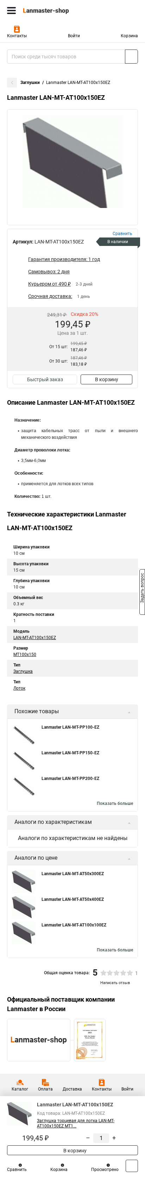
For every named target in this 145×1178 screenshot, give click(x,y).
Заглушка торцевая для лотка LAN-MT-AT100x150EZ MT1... (75, 1123)
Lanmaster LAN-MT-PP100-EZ (70, 727)
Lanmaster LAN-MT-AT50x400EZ (73, 899)
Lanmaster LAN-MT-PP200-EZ (70, 778)
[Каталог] (11, 10)
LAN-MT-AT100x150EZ (34, 637)
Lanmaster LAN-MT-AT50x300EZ (73, 873)
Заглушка (23, 671)
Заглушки (30, 82)
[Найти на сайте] (131, 57)
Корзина (129, 35)
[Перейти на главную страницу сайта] (53, 10)
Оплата (45, 1089)
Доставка (72, 1089)
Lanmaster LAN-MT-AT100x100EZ (74, 925)
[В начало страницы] (132, 1166)
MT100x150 (24, 654)
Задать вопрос (142, 588)
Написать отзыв (115, 983)
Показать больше (115, 803)
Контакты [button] (17, 35)
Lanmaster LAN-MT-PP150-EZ (70, 752)
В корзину (106, 379)
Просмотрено (105, 1169)
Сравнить (17, 1169)
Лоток (19, 688)
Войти (74, 35)
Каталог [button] (20, 1089)
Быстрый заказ (45, 379)
